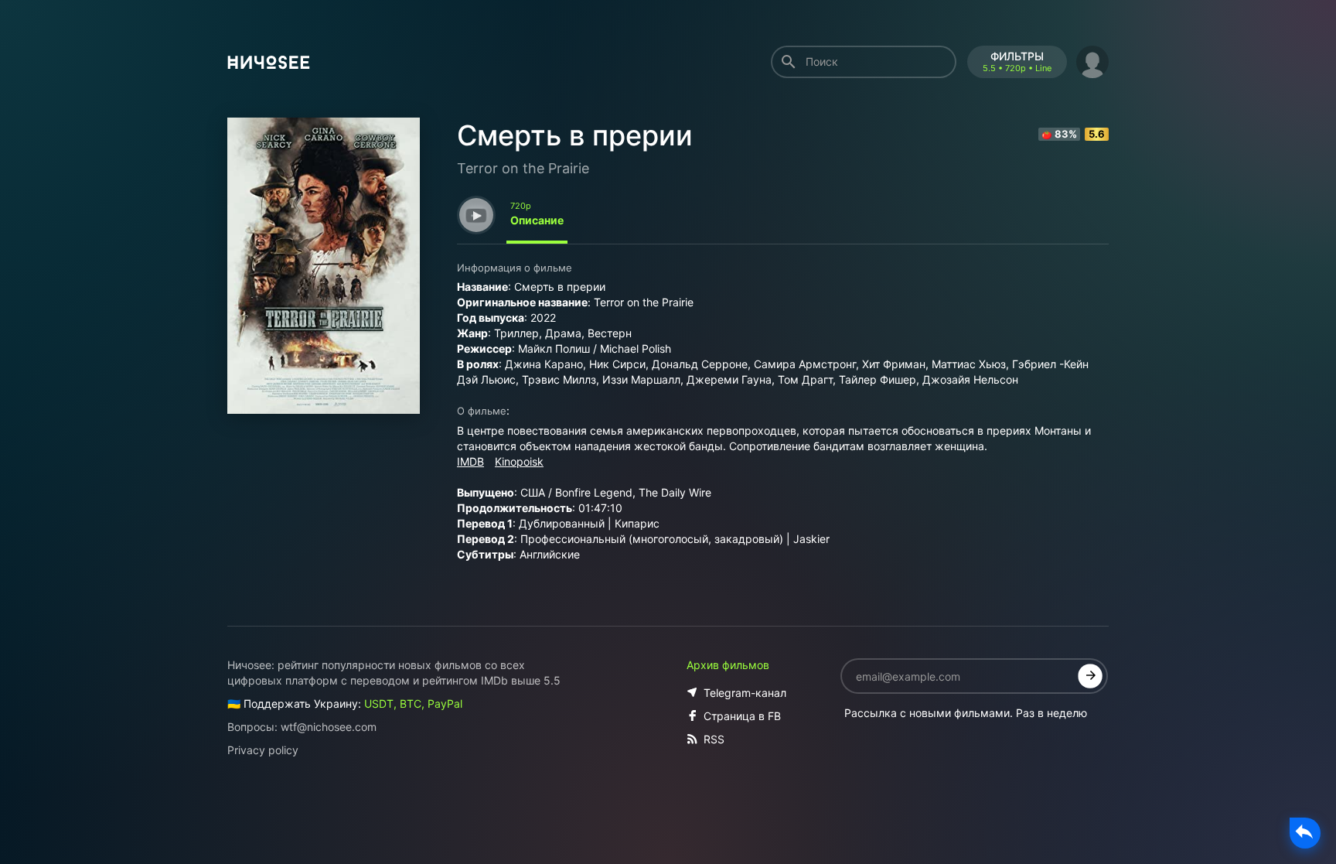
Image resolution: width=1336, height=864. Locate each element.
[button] (1092, 60)
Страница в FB (742, 715)
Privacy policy (262, 749)
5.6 (1097, 134)
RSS (714, 739)
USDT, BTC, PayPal (413, 703)
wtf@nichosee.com (329, 726)
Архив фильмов (728, 664)
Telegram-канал (745, 692)
